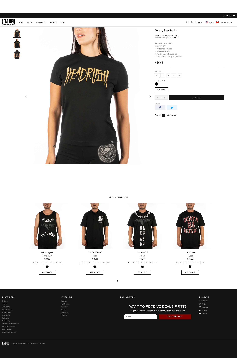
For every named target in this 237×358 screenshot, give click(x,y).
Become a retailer (7, 309)
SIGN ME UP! (175, 317)
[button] (219, 22)
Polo (95, 255)
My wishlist (64, 307)
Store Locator (6, 307)
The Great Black (94, 252)
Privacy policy (6, 321)
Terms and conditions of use (10, 324)
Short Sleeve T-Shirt (172, 38)
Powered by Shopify (39, 343)
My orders (64, 301)
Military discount (6, 329)
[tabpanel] (47, 241)
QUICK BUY (65, 206)
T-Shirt (142, 255)
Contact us (5, 301)
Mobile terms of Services (9, 326)
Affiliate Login (65, 312)
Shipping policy (6, 312)
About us (4, 304)
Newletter (64, 315)
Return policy (6, 315)
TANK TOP (47, 255)
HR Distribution (9, 22)
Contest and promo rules (9, 332)
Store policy (5, 318)
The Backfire (142, 252)
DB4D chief (190, 252)
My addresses (65, 304)
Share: (157, 104)
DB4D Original (47, 252)
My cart (63, 309)
